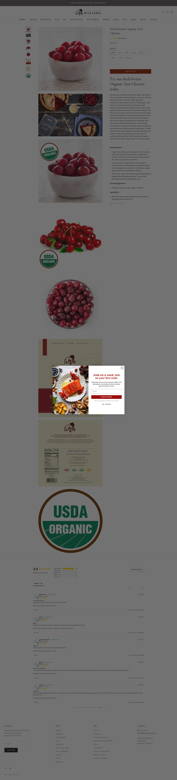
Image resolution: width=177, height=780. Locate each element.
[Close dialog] (122, 368)
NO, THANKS (106, 404)
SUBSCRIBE (106, 397)
